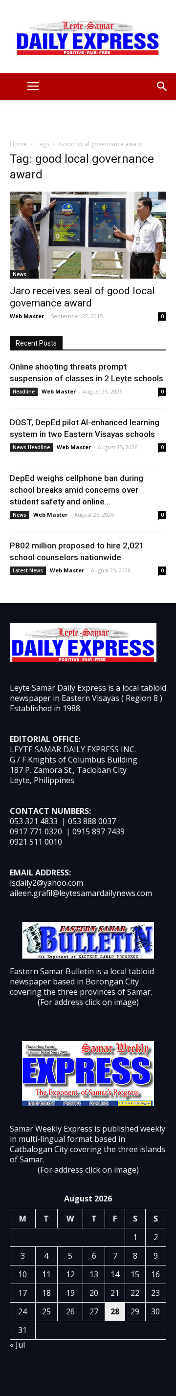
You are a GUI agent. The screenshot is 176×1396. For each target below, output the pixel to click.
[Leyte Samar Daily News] (88, 36)
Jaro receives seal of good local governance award (82, 297)
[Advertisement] (88, 117)
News (19, 274)
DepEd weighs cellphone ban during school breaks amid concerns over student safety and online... (76, 489)
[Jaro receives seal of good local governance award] (88, 235)
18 (46, 1292)
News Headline (31, 447)
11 (46, 1274)
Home (18, 144)
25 (46, 1311)
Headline (24, 391)
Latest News (28, 570)
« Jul (17, 1344)
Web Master (27, 316)
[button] (162, 86)
